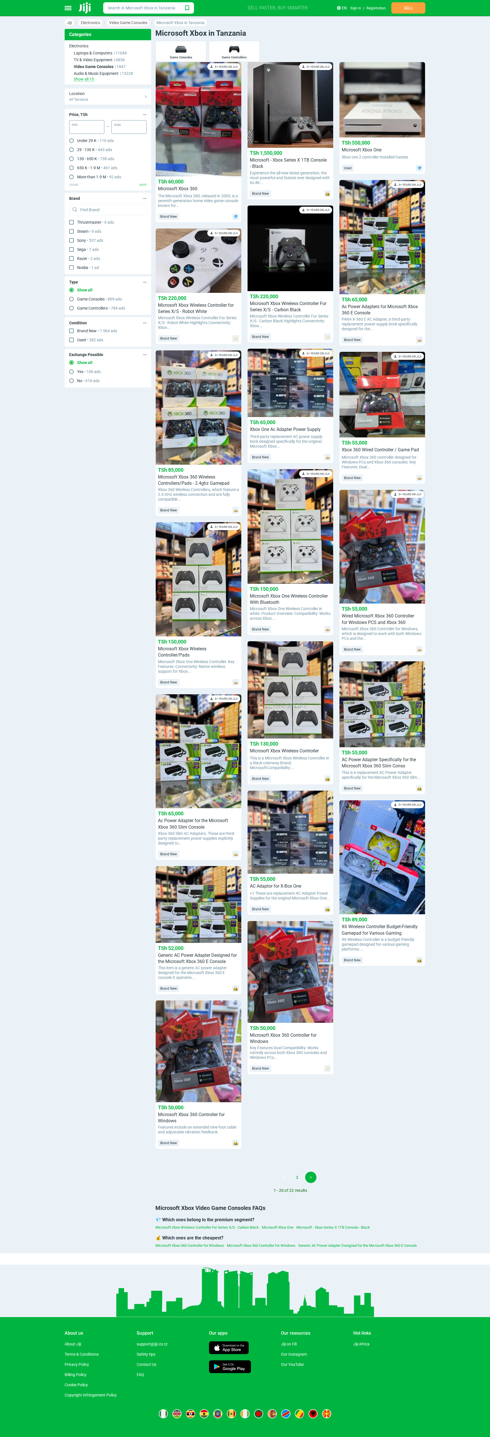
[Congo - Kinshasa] (285, 1413)
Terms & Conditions (82, 1354)
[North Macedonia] (326, 1413)
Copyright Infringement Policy (91, 1395)
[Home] (85, 8)
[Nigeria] (163, 1413)
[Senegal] (231, 1413)
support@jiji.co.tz (152, 1344)
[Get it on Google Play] (230, 1367)
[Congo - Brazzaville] (299, 1413)
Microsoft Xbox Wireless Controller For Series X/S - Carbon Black (207, 1227)
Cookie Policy (76, 1385)
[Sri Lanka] (272, 1413)
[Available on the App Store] (229, 1348)
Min (75, 125)
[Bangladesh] (258, 1413)
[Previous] (270, 1177)
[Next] (310, 1177)
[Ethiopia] (217, 1413)
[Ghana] (204, 1413)
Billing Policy (75, 1374)
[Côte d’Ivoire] (245, 1413)
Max (117, 125)
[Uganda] (190, 1413)
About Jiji (73, 1344)
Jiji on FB (289, 1344)
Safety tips (146, 1354)
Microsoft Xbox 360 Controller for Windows (189, 1245)
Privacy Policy (77, 1364)
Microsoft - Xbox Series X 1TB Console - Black (333, 1227)
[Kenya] (176, 1413)
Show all (84, 290)
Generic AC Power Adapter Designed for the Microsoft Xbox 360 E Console (357, 1245)
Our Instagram (294, 1354)
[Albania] (313, 1413)
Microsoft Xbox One (277, 1227)
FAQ (140, 1374)
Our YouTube (292, 1364)
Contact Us (146, 1364)
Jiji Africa (361, 1344)
